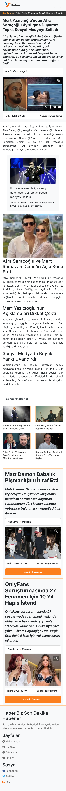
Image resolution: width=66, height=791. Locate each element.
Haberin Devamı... (32, 572)
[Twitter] (54, 107)
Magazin (24, 71)
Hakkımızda (12, 741)
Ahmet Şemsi (55, 116)
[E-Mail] (59, 107)
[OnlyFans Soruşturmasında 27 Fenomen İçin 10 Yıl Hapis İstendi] (33, 670)
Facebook (11, 770)
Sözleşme (11, 752)
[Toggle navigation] (57, 5)
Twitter (9, 776)
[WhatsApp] (46, 107)
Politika (10, 746)
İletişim (9, 757)
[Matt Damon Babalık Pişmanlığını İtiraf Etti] (33, 543)
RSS (7, 781)
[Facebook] (50, 107)
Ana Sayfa (10, 71)
